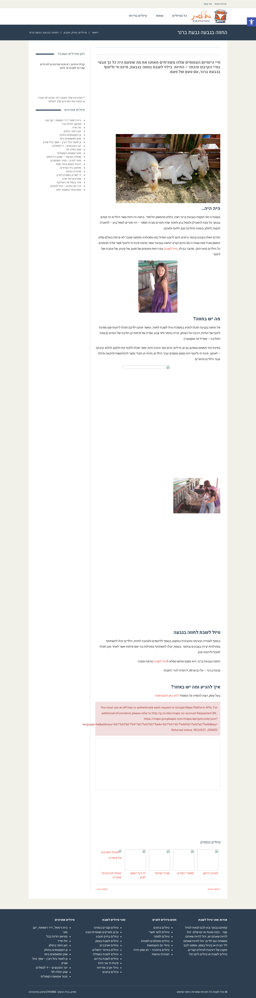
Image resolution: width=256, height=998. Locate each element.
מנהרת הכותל (73, 171)
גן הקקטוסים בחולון (70, 135)
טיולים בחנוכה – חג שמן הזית (151, 950)
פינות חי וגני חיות (108, 963)
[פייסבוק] (119, 51)
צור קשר (207, 4)
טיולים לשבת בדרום (106, 958)
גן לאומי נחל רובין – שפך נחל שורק (62, 142)
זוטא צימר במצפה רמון (68, 189)
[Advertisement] (194, 101)
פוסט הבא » (101, 889)
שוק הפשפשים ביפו (70, 138)
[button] (251, 21)
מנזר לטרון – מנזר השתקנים (65, 160)
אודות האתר (220, 4)
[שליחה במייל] (100, 51)
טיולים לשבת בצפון (106, 941)
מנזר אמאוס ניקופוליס (69, 153)
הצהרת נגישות (160, 954)
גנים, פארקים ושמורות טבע (102, 932)
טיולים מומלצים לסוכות (155, 941)
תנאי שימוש (183, 991)
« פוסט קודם (214, 889)
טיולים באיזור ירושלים (105, 950)
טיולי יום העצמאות (158, 945)
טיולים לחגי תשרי (159, 932)
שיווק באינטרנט (37, 991)
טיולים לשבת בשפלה (105, 954)
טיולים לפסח (161, 936)
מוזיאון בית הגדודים (70, 167)
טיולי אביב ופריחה (107, 967)
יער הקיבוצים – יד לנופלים (66, 145)
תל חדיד (76, 127)
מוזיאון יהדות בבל (71, 124)
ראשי (95, 32)
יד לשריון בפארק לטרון (69, 175)
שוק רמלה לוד (73, 149)
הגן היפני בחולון (72, 131)
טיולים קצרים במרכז (106, 927)
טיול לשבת (170, 248)
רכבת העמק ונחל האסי (68, 164)
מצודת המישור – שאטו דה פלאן (64, 156)
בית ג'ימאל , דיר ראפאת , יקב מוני (63, 120)
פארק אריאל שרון (71, 178)
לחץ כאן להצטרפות (167, 695)
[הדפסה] (106, 51)
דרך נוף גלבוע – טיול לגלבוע (65, 186)
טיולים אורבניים (109, 945)
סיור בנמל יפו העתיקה (69, 182)
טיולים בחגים (161, 927)
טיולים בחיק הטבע (75, 32)
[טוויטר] (113, 51)
